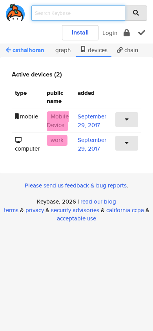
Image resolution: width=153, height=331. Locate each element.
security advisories (75, 210)
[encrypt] (127, 33)
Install (80, 32)
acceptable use (76, 218)
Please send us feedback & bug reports (76, 185)
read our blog (98, 201)
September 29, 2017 (92, 120)
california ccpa (125, 210)
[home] (15, 10)
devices (96, 50)
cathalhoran (28, 50)
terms (11, 210)
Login (109, 33)
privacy (35, 210)
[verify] (141, 33)
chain (130, 50)
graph (62, 50)
